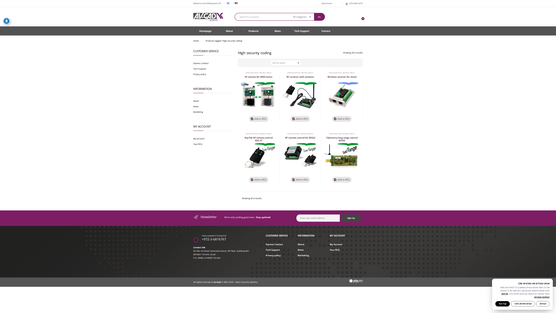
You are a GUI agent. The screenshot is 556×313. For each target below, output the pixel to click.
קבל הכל (502, 303)
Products (253, 31)
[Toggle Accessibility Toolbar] (6, 21)
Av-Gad (217, 282)
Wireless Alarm (265, 72)
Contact (325, 31)
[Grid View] (241, 63)
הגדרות (543, 303)
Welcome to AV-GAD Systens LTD (207, 3)
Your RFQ (197, 144)
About (229, 31)
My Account (326, 3)
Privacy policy (199, 74)
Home (196, 40)
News (278, 31)
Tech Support (301, 31)
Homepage (205, 31)
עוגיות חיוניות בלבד (523, 303)
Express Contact (201, 63)
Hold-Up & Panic (252, 72)
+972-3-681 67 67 (355, 3)
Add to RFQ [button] (260, 118)
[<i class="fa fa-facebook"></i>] (338, 3)
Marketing (198, 112)
